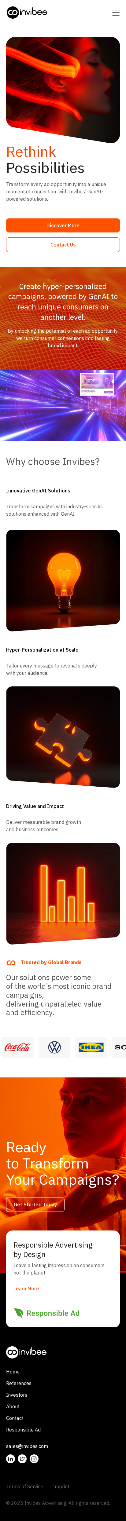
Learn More (26, 1289)
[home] (27, 12)
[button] (116, 12)
